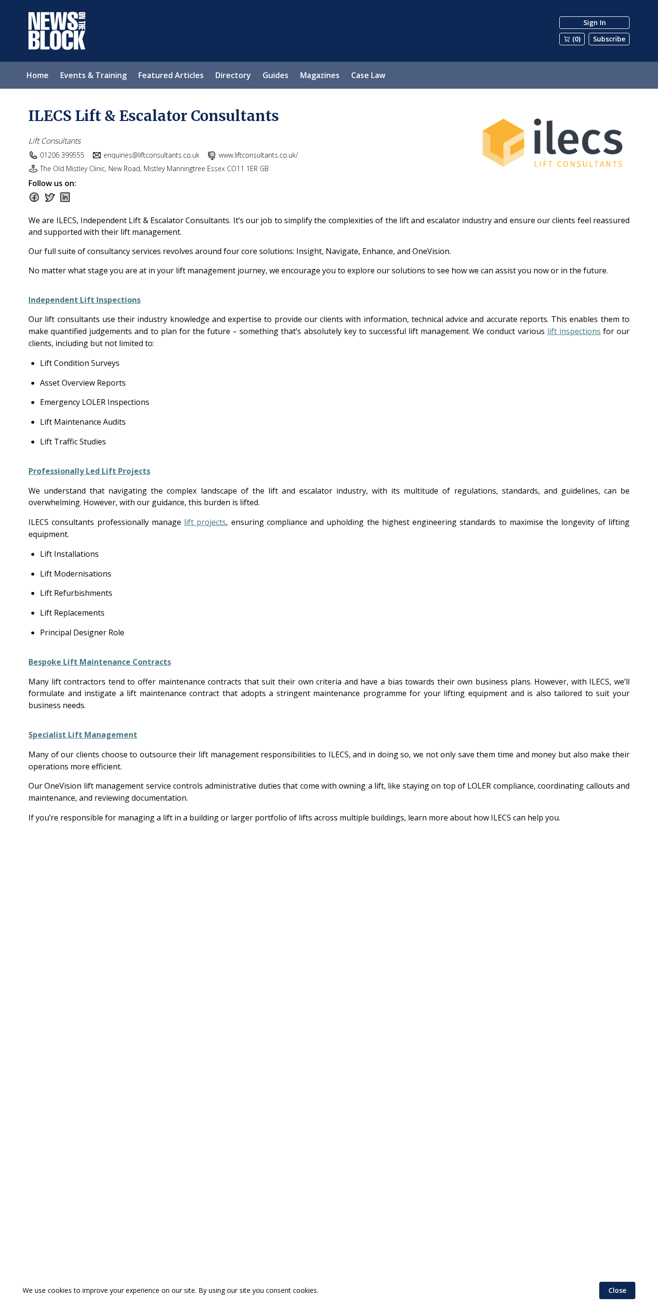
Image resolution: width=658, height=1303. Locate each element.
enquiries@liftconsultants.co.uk (151, 155)
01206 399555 (62, 155)
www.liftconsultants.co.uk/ (258, 155)
